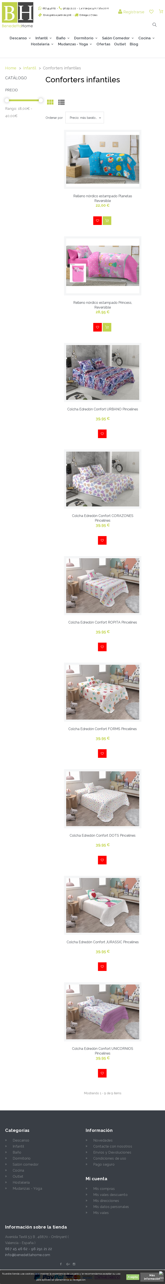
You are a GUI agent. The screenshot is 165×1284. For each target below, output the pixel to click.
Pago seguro (104, 1164)
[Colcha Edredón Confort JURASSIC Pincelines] (102, 905)
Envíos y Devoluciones (112, 1152)
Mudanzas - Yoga (27, 1188)
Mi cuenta (96, 1178)
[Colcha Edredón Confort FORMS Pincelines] (102, 692)
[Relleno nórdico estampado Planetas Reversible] (102, 159)
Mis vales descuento (110, 1195)
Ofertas (103, 44)
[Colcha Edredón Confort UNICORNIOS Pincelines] (102, 1011)
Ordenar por (54, 117)
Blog (134, 44)
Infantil (41, 38)
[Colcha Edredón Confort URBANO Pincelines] (102, 372)
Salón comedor (25, 1164)
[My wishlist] (151, 11)
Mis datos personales (111, 1207)
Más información (152, 1277)
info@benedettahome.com (27, 1255)
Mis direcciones (106, 1201)
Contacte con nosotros (112, 1146)
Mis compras (104, 1189)
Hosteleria (40, 44)
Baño (61, 38)
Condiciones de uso (109, 1158)
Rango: (11, 109)
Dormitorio (83, 38)
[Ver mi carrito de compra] (161, 11)
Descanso (18, 38)
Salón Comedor (116, 38)
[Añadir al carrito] (107, 220)
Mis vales (101, 1213)
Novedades (103, 1140)
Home (10, 68)
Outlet (120, 44)
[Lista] (61, 103)
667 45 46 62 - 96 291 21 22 (28, 1249)
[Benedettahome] (17, 14)
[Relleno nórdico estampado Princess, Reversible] (102, 265)
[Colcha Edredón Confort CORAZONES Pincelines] (102, 479)
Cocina (144, 38)
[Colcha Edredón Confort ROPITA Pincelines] (102, 585)
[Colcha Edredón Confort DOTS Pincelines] (102, 798)
